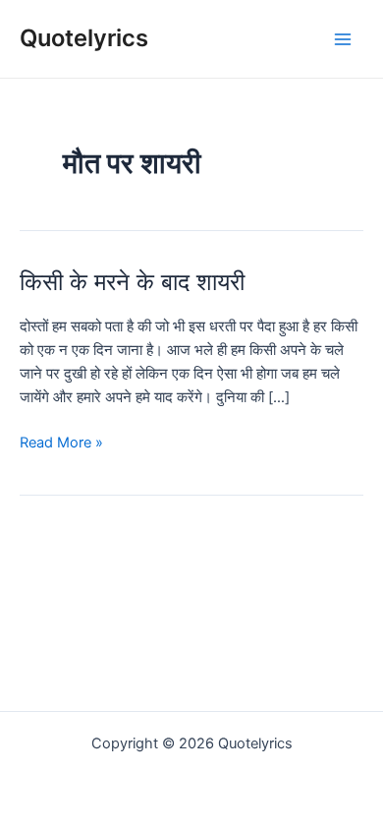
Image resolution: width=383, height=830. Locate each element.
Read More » (61, 443)
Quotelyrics (84, 38)
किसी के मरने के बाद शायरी (132, 281)
